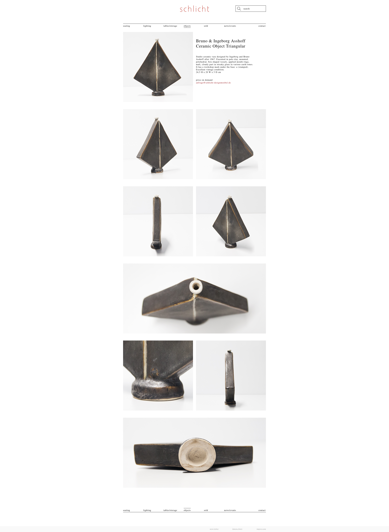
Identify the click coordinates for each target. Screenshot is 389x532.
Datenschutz (237, 529)
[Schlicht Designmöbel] (194, 8)
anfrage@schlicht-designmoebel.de (213, 82)
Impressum (261, 529)
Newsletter (214, 529)
